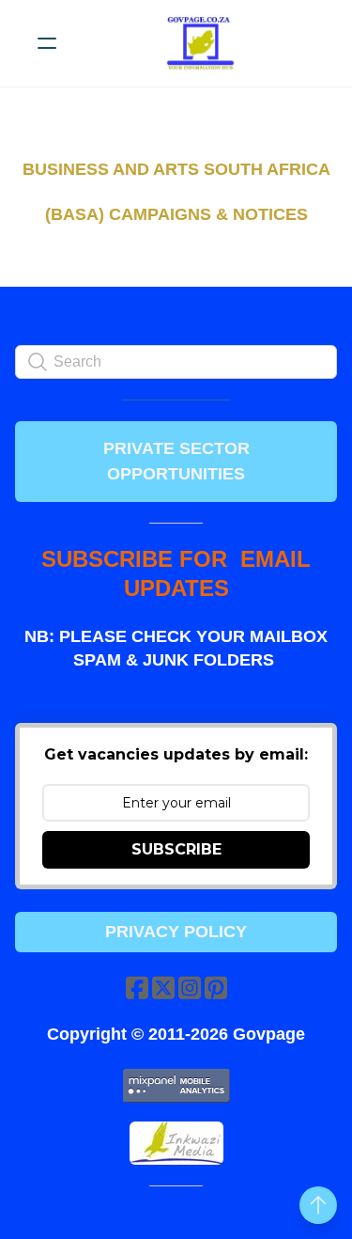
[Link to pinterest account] (216, 987)
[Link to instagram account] (189, 987)
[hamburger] (47, 43)
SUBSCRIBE (176, 849)
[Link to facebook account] (137, 987)
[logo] (200, 43)
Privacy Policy (176, 931)
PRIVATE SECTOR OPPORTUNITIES (176, 461)
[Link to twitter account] (163, 987)
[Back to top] (318, 1205)
